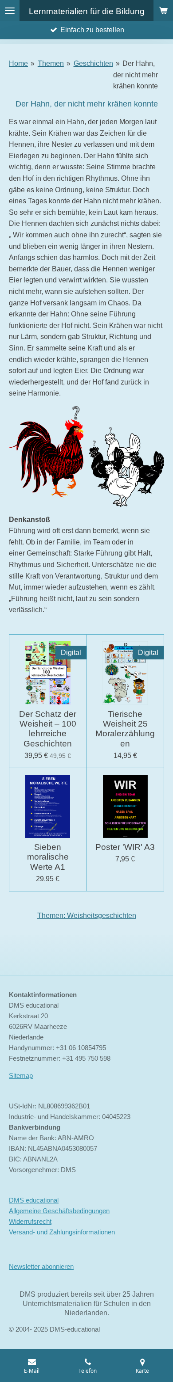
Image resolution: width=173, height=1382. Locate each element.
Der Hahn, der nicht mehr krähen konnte (135, 75)
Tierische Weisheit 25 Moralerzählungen (125, 728)
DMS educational (34, 1200)
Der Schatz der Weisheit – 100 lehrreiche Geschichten (47, 728)
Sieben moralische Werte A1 (48, 857)
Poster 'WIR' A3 (125, 847)
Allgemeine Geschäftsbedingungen (59, 1210)
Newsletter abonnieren (41, 1266)
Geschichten (93, 63)
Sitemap (21, 1075)
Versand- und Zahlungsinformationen (62, 1232)
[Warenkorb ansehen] (163, 10)
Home (18, 63)
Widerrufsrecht (30, 1221)
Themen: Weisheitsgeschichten (86, 915)
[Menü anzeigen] (10, 10)
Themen (51, 63)
